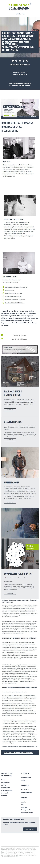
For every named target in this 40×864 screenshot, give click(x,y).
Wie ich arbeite (25, 790)
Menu (19, 13)
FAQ (22, 804)
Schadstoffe (4, 795)
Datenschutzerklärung (27, 812)
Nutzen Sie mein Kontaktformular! (18, 752)
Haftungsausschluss (26, 810)
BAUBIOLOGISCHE (7, 773)
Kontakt (24, 798)
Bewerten (3, 785)
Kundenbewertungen (26, 792)
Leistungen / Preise (26, 777)
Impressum (24, 807)
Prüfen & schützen (5, 788)
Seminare (23, 780)
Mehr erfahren (29, 829)
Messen (3, 780)
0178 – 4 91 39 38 (22, 74)
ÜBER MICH (25, 785)
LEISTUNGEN (25, 773)
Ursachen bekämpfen (6, 790)
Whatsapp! (21, 85)
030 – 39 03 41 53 (22, 73)
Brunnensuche (4, 793)
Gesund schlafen (5, 782)
